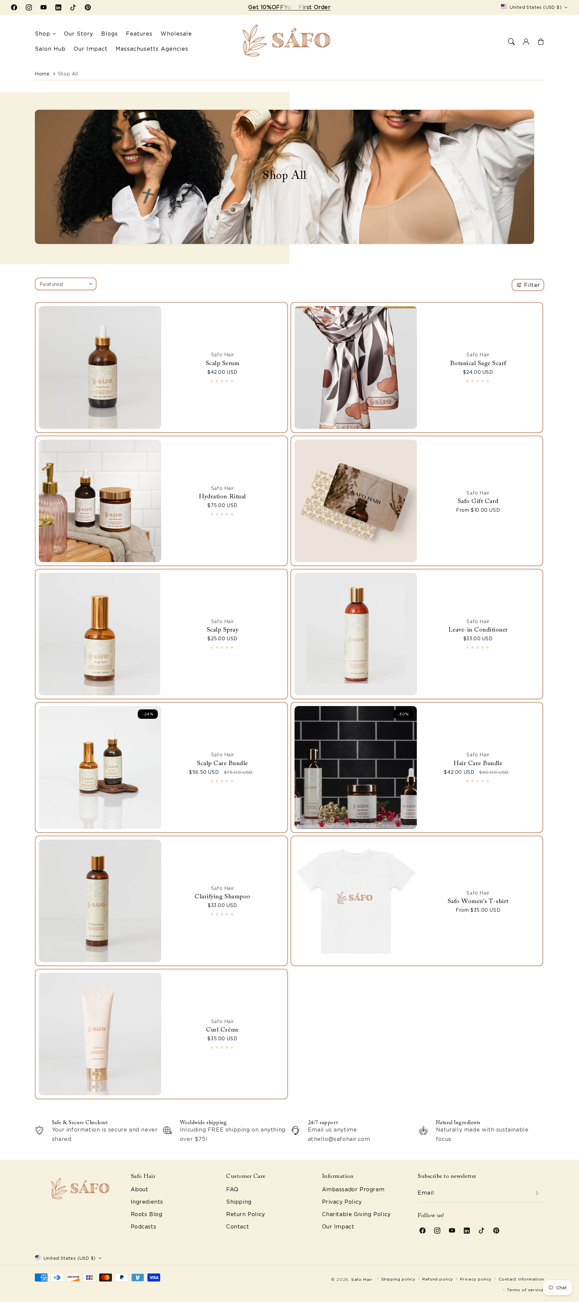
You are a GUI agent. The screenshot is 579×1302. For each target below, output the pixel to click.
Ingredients (147, 1202)
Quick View (98, 357)
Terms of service (525, 1289)
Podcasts (143, 1226)
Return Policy (245, 1214)
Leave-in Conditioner (478, 630)
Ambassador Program (353, 1189)
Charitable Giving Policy (356, 1214)
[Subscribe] (536, 1193)
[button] (511, 41)
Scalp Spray (223, 630)
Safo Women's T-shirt (478, 901)
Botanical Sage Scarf (478, 363)
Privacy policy (476, 1279)
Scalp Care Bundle (222, 763)
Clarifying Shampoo (222, 897)
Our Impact (338, 1226)
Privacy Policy (342, 1202)
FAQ (232, 1189)
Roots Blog (147, 1214)
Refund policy (437, 1279)
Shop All (68, 74)
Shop (42, 34)
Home (42, 74)
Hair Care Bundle (478, 763)
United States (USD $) (536, 7)
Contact (237, 1226)
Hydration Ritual (222, 497)
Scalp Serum (223, 363)
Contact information (521, 1279)
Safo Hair (361, 1279)
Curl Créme (222, 1030)
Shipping (239, 1202)
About (139, 1189)
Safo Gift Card (478, 501)
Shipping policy (398, 1279)
